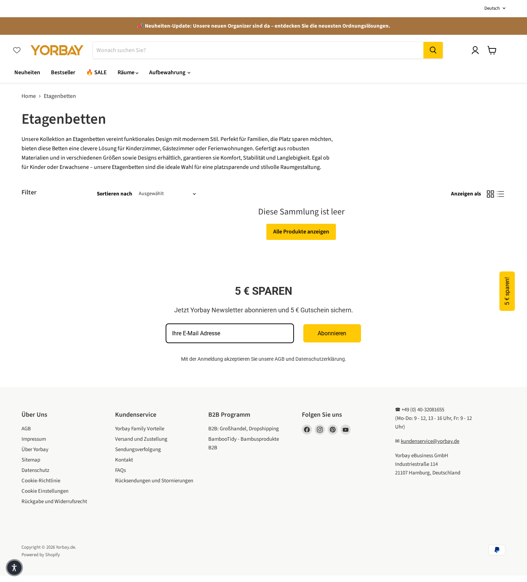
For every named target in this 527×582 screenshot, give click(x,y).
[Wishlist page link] (16, 50)
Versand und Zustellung (141, 439)
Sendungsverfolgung (138, 449)
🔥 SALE (96, 72)
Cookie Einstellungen (45, 491)
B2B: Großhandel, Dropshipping (243, 428)
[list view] (500, 194)
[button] (14, 567)
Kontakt (124, 460)
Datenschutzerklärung (320, 359)
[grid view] (490, 194)
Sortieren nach (114, 194)
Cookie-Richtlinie (41, 480)
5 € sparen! (507, 291)
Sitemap (31, 460)
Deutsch (492, 8)
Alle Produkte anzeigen (301, 232)
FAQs (120, 470)
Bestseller (63, 72)
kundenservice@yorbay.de (430, 441)
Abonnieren (332, 333)
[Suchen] (433, 50)
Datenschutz (35, 470)
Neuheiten (27, 72)
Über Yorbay (35, 449)
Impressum (34, 439)
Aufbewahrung (167, 72)
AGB (280, 359)
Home (29, 96)
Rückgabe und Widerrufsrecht (54, 501)
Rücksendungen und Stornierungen (154, 480)
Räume (127, 72)
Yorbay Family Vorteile (139, 428)
